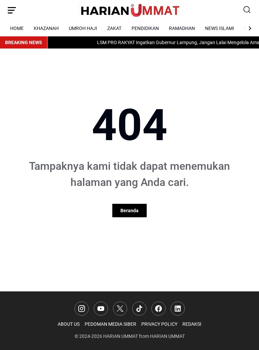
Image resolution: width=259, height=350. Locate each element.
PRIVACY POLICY (159, 324)
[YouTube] (101, 308)
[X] (120, 308)
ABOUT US (69, 324)
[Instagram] (82, 308)
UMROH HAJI (83, 28)
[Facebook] (158, 308)
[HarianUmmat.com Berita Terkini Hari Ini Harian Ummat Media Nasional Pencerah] (129, 10)
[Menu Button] (12, 10)
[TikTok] (139, 308)
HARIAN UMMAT (120, 336)
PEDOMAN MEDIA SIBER (110, 324)
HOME (17, 28)
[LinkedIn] (178, 308)
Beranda (129, 210)
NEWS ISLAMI (219, 28)
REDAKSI (191, 324)
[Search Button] (247, 10)
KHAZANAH (46, 28)
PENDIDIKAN (145, 28)
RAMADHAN (182, 28)
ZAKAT (114, 28)
